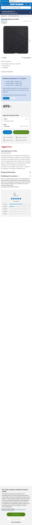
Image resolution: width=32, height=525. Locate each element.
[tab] (4, 1)
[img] (30, 41)
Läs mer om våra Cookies (8, 509)
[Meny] (2, 4)
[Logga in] (26, 4)
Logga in (13, 98)
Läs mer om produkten (7, 71)
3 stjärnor (5, 208)
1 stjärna (5, 213)
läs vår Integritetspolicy (19, 509)
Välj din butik (6, 126)
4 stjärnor (5, 206)
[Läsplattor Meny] (7, 16)
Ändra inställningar (16, 522)
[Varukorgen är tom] (30, 4)
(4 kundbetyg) (4, 22)
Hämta (8, 132)
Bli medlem (6, 98)
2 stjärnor (5, 211)
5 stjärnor (5, 204)
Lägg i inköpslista (27, 57)
